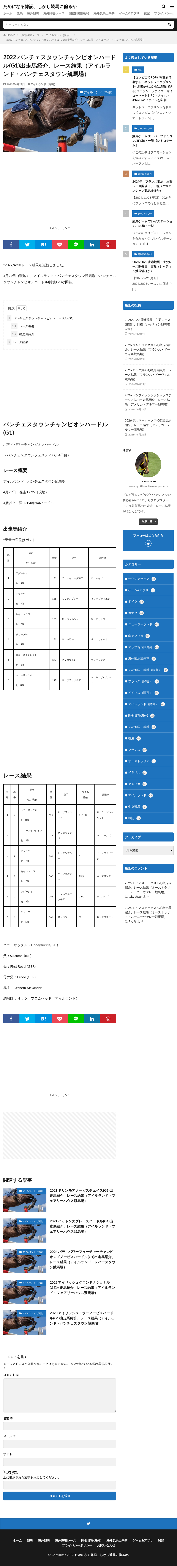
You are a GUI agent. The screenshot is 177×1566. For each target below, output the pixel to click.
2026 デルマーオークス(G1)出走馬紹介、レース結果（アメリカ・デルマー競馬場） (148, 424)
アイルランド (140, 795)
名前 (8, 1418)
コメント (11, 1374)
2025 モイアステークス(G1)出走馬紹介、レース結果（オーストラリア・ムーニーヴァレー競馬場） (148, 887)
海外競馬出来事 (104, 13)
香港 (134, 738)
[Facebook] (11, 244)
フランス (137, 749)
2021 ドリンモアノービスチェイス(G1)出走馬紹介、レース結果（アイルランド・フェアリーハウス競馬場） (82, 1195)
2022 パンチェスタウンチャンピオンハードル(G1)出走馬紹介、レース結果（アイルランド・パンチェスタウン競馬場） (75, 39)
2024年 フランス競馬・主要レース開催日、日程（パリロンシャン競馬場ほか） (152, 186)
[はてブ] (43, 244)
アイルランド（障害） (59, 35)
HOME (11, 35)
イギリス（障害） (143, 692)
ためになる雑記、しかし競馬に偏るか (40, 6)
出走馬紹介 (23, 334)
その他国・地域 (141, 727)
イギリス (137, 772)
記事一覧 (147, 521)
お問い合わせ (106, 1545)
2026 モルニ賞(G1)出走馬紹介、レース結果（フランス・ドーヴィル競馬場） (148, 374)
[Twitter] (27, 244)
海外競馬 (33, 13)
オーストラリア (142, 761)
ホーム (7, 13)
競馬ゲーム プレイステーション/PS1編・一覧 (152, 223)
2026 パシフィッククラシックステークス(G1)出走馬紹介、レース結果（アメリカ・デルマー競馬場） (148, 399)
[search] (169, 25)
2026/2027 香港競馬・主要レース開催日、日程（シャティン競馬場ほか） (148, 324)
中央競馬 (136, 806)
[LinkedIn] (92, 244)
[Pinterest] (108, 244)
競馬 (20, 13)
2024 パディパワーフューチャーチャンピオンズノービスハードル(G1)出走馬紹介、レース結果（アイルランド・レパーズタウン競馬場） (82, 1259)
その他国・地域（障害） (147, 670)
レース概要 (23, 326)
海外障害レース (54, 13)
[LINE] (76, 244)
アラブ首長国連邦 (143, 647)
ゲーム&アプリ (129, 13)
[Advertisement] (59, 195)
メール (9, 1436)
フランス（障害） (143, 681)
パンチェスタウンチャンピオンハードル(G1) (40, 318)
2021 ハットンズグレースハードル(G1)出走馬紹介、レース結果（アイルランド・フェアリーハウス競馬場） (82, 1226)
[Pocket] (60, 244)
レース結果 (18, 342)
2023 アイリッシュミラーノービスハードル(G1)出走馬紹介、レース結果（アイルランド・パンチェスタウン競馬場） (82, 1318)
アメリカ (137, 784)
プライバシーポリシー (77, 1545)
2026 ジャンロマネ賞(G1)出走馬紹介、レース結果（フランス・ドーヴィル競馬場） (148, 349)
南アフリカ (139, 635)
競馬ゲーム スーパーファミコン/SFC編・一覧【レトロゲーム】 (152, 140)
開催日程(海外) (79, 13)
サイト (7, 1453)
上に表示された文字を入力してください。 (32, 1477)
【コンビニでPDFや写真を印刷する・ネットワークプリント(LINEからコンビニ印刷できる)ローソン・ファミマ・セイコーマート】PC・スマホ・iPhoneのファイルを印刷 (152, 88)
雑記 (147, 13)
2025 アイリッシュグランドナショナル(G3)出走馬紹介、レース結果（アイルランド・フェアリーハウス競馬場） (82, 1287)
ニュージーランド (143, 624)
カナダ (135, 613)
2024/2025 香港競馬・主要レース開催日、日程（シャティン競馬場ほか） (152, 266)
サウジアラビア (141, 578)
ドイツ (135, 601)
